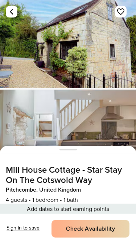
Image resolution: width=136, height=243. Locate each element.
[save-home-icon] (121, 11)
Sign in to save (23, 228)
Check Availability (90, 228)
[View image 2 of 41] (68, 134)
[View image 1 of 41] (68, 44)
